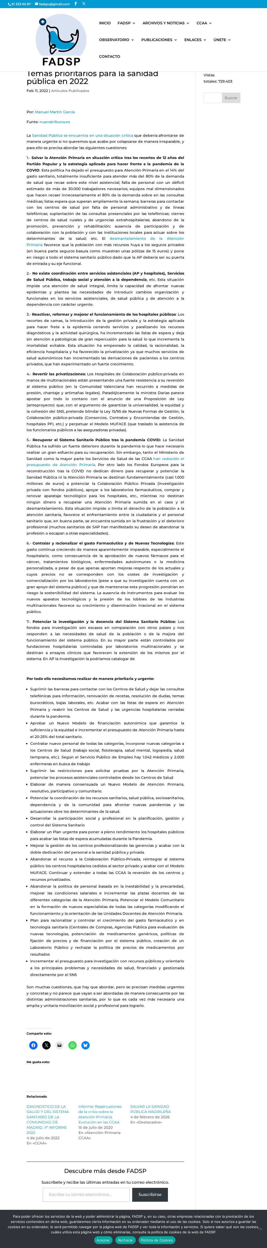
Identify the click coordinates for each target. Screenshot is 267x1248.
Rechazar (125, 1240)
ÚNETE (220, 40)
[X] (83, 3)
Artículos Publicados (70, 90)
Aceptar (103, 1240)
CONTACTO (109, 57)
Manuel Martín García (55, 112)
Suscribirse (150, 1194)
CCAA (202, 23)
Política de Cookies (157, 1240)
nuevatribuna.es (55, 122)
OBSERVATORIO (114, 40)
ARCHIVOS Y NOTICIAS (164, 23)
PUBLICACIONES (156, 40)
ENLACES (193, 40)
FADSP (124, 23)
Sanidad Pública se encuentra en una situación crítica (82, 135)
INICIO (105, 23)
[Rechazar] (260, 1229)
